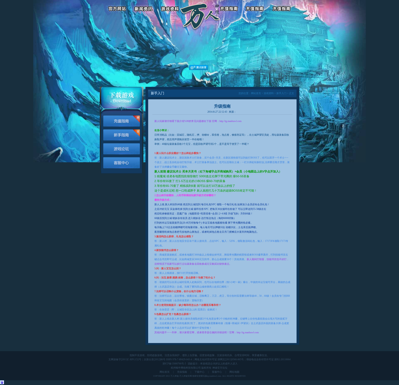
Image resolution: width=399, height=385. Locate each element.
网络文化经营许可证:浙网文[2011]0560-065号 (219, 359)
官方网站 (115, 9)
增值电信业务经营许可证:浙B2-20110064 (268, 359)
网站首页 (256, 93)
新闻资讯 (144, 9)
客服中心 (256, 9)
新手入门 (281, 93)
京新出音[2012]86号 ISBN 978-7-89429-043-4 (168, 359)
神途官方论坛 (219, 367)
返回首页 (200, 9)
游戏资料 (170, 9)
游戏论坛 (282, 9)
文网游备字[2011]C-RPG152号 (124, 359)
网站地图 (234, 371)
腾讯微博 (198, 67)
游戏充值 (229, 9)
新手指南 (121, 135)
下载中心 (199, 371)
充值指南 (182, 371)
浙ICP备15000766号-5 (174, 363)
